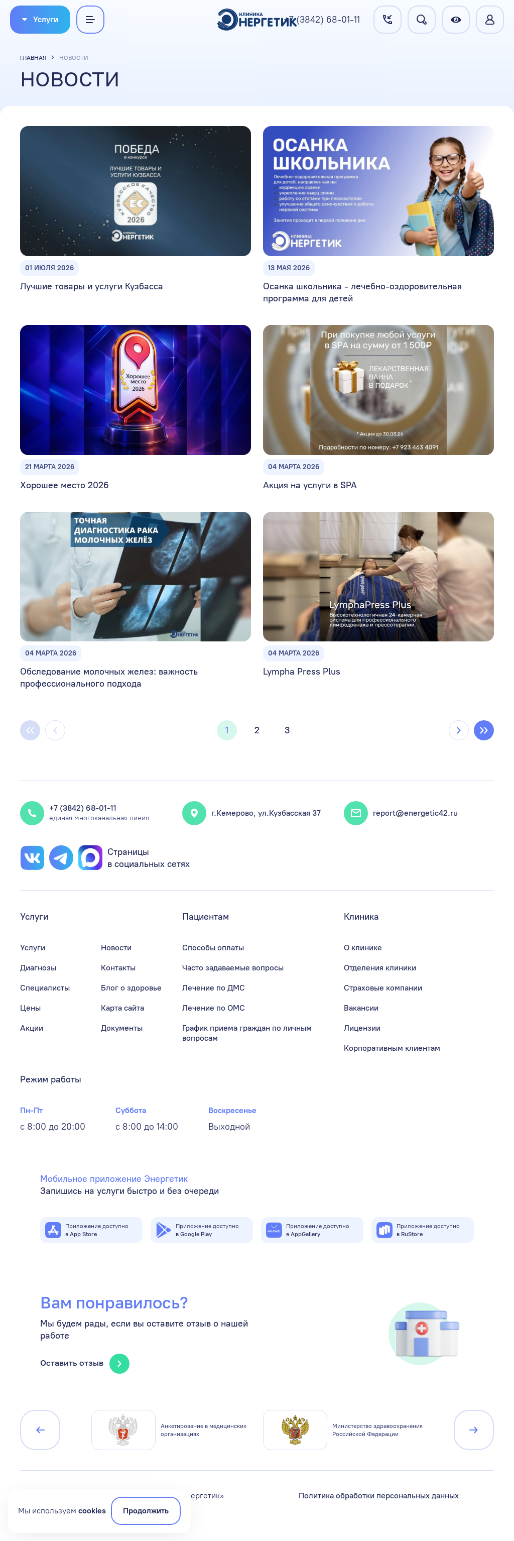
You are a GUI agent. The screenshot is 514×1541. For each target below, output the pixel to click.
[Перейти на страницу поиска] (422, 20)
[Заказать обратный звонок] (387, 20)
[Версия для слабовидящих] (456, 20)
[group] (171, 1430)
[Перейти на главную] (257, 20)
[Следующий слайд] (474, 1430)
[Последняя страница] (484, 730)
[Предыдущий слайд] (40, 1430)
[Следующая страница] (459, 730)
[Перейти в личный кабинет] (490, 20)
